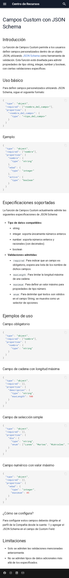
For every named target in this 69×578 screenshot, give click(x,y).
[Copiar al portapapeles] (66, 100)
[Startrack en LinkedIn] (16, 572)
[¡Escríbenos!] (22, 572)
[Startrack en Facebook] (4, 572)
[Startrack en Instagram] (10, 572)
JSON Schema (31, 55)
